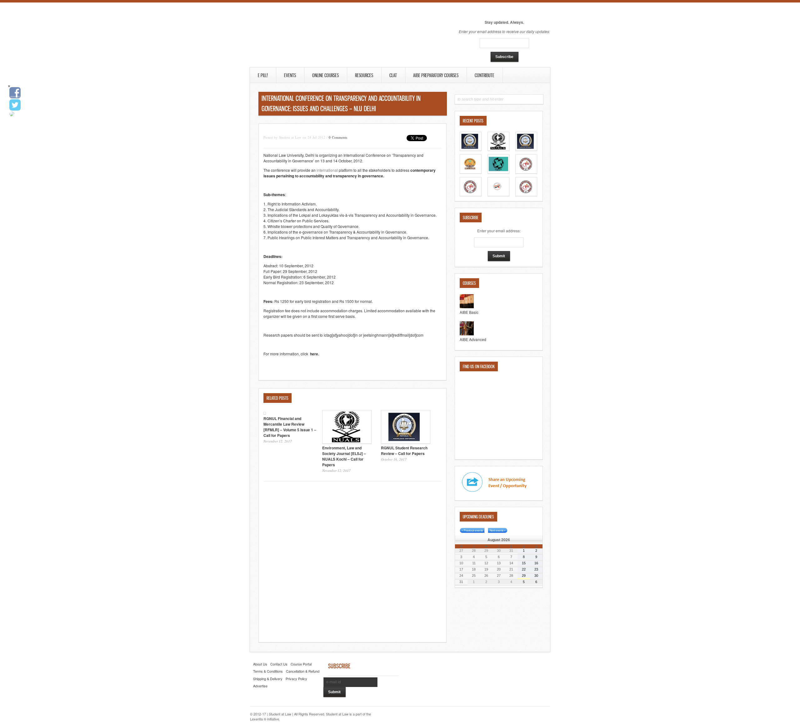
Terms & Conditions (268, 671)
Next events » (498, 530)
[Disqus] (352, 563)
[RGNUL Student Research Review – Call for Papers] (526, 149)
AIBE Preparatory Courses (435, 75)
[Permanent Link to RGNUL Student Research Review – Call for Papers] (405, 442)
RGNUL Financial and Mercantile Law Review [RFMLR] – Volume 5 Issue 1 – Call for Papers (289, 427)
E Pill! (263, 75)
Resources (364, 75)
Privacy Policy (296, 678)
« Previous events (472, 530)
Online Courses (325, 75)
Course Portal (301, 663)
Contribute (484, 75)
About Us (260, 663)
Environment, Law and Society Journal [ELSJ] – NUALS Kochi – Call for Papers (344, 456)
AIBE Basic (469, 312)
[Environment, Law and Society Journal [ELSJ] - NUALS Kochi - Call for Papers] (498, 149)
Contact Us (279, 663)
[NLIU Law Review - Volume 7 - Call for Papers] (526, 172)
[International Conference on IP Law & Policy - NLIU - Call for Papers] (526, 194)
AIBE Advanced (473, 339)
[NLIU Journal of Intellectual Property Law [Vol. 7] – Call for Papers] (471, 194)
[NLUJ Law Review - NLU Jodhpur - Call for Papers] (498, 194)
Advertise (260, 685)
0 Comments (338, 137)
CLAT (393, 75)
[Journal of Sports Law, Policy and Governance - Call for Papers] (471, 172)
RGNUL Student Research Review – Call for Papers (404, 450)
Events (290, 75)
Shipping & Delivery (267, 678)
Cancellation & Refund (302, 671)
